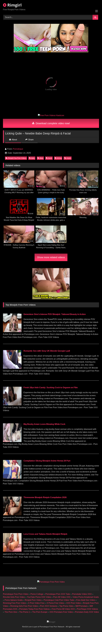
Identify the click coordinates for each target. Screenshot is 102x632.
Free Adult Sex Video (85, 600)
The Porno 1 (24, 612)
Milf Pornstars (82, 606)
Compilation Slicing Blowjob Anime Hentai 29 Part (47, 461)
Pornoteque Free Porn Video (15, 594)
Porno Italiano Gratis (14, 600)
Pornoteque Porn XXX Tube (57, 594)
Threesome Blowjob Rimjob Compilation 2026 (45, 497)
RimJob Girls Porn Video (14, 597)
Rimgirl (14, 5)
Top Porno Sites (66, 606)
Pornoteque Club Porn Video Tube (59, 600)
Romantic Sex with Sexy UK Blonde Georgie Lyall (47, 351)
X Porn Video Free (36, 603)
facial (50, 158)
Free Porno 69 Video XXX (63, 609)
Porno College (36, 594)
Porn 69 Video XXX (62, 597)
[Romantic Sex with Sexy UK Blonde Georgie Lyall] (12, 368)
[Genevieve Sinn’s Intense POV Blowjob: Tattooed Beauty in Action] (12, 331)
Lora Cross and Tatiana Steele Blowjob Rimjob (45, 534)
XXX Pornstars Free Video (61, 612)
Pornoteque (18, 149)
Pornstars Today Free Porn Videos (34, 609)
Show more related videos (51, 257)
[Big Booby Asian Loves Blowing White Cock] (12, 441)
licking (59, 158)
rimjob (68, 158)
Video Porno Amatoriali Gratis (86, 597)
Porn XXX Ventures (48, 606)
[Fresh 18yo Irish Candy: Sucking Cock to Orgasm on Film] (12, 405)
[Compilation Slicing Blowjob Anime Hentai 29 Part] (12, 478)
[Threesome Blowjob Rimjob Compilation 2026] (12, 515)
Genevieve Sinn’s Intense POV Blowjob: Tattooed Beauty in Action (55, 314)
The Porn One (11, 612)
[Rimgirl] (51, 622)
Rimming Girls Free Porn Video (24, 606)
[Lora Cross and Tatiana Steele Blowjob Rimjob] (12, 551)
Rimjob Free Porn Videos (17, 158)
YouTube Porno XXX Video (39, 597)
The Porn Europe (39, 612)
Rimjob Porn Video (33, 600)
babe (33, 158)
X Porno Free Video (55, 603)
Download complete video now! (52, 123)
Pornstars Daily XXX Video (87, 612)
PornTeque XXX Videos (87, 609)
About (14, 140)
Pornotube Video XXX (82, 594)
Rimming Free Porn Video (14, 603)
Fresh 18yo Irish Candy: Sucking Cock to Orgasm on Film (51, 387)
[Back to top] (94, 624)
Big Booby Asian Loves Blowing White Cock (44, 424)
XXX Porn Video (73, 603)
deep (41, 158)
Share (31, 140)
